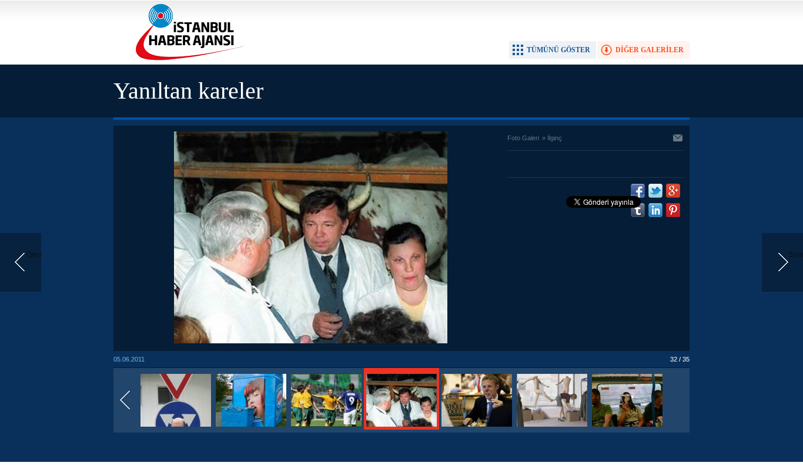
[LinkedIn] (655, 210)
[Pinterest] (673, 210)
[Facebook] (638, 191)
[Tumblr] (638, 210)
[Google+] (673, 191)
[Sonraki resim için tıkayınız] (310, 341)
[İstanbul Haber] (186, 59)
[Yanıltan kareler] (175, 427)
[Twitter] (655, 191)
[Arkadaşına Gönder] (678, 139)
